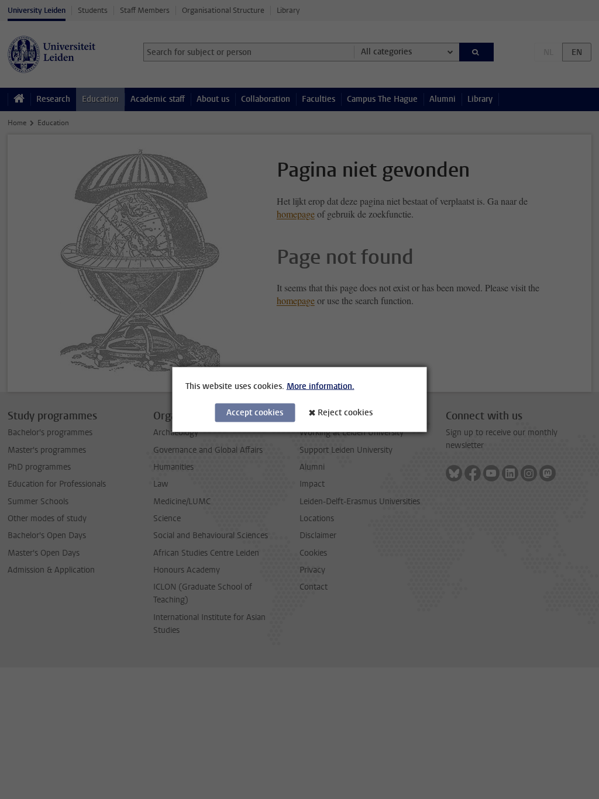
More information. (320, 386)
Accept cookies (254, 412)
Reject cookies (345, 412)
